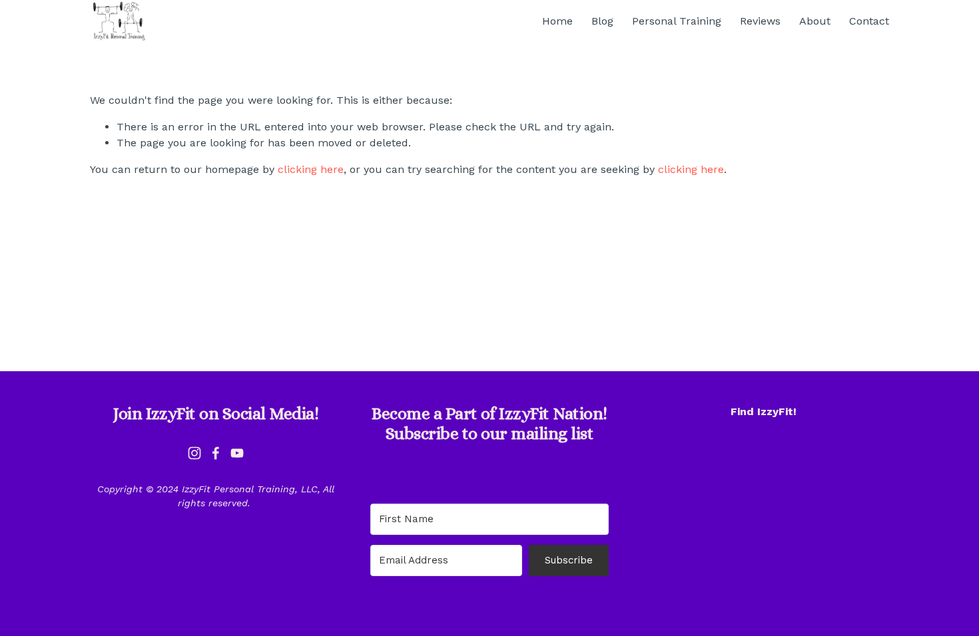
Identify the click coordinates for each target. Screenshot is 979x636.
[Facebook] (215, 453)
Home (557, 21)
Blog (602, 21)
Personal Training (676, 21)
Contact (869, 21)
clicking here (311, 169)
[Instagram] (194, 453)
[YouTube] (237, 453)
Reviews (760, 21)
